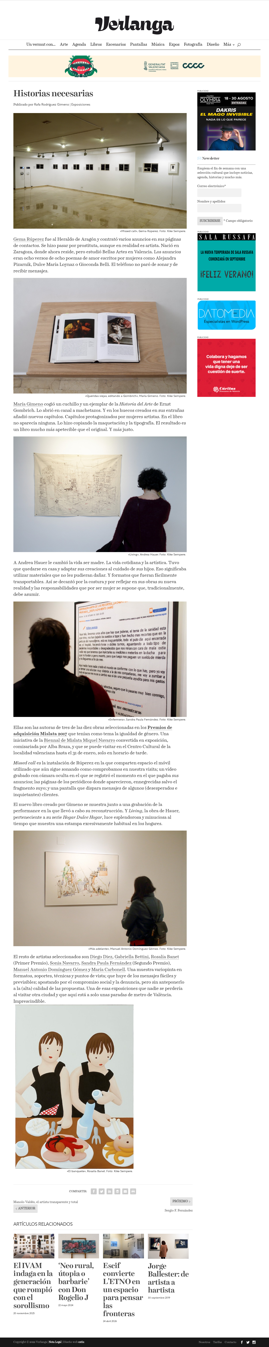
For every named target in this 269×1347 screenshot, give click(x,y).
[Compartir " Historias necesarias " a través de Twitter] (102, 1191)
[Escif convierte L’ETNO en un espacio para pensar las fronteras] (123, 1246)
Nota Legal (55, 1342)
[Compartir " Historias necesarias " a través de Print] (133, 1191)
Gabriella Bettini (132, 957)
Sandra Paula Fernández (106, 963)
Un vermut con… (41, 45)
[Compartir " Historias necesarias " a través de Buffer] (117, 1191)
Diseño (213, 45)
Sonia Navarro (64, 963)
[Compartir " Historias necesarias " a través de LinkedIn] (109, 1191)
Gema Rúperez (28, 239)
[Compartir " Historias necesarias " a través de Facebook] (94, 1191)
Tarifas (217, 1342)
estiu (81, 1342)
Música (158, 45)
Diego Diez (101, 957)
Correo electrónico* (211, 186)
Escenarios (116, 45)
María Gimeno (28, 404)
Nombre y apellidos (211, 201)
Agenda (79, 45)
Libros (96, 45)
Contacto (230, 1342)
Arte (64, 45)
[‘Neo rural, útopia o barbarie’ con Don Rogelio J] (78, 1246)
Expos (174, 45)
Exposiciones (80, 104)
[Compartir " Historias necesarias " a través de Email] (125, 1191)
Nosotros (204, 1342)
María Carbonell (108, 969)
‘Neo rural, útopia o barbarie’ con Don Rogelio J (76, 1282)
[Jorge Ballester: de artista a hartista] (168, 1246)
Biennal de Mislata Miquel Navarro (79, 740)
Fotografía (193, 45)
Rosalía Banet (165, 957)
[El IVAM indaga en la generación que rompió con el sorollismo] (33, 1246)
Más (227, 45)
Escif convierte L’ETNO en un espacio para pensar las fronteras (123, 1290)
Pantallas (138, 45)
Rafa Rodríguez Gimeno (51, 104)
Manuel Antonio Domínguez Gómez (50, 969)
